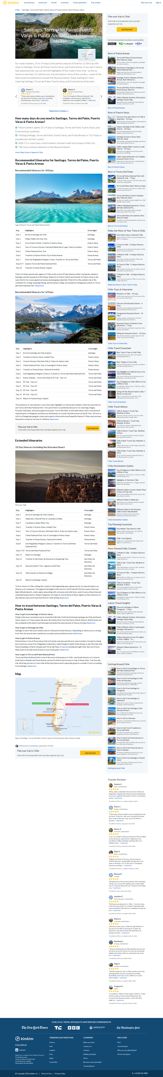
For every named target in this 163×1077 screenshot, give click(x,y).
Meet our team (88, 1042)
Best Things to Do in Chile (127, 362)
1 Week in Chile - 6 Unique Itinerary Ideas (130, 255)
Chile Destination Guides (118, 520)
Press (85, 1058)
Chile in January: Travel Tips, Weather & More (128, 412)
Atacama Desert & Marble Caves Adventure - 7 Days (129, 324)
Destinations (29, 3)
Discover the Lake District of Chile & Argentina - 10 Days (131, 118)
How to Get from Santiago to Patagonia (128, 689)
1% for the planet (123, 1054)
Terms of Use (46, 1074)
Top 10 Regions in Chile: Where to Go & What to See (131, 383)
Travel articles (122, 1046)
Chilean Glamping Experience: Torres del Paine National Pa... (131, 206)
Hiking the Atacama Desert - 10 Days (131, 333)
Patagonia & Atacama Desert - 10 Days (130, 314)
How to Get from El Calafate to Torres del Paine (129, 729)
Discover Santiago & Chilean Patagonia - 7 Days (128, 608)
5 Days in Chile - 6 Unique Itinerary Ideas (130, 245)
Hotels (54, 3)
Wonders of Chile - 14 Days (127, 294)
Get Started (92, 428)
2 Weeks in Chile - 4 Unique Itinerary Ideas (131, 275)
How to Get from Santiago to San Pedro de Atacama (130, 679)
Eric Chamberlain (32, 746)
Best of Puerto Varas (116, 167)
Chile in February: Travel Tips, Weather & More (128, 422)
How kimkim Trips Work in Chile (129, 529)
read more (50, 100)
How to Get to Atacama (126, 718)
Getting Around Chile (116, 768)
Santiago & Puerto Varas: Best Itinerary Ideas (128, 138)
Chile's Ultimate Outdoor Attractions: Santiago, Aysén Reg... (131, 98)
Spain (51, 1058)
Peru (51, 1054)
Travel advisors (89, 1066)
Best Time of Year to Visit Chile (129, 352)
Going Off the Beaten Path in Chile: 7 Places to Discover (131, 393)
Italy (51, 1046)
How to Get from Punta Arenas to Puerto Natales (130, 749)
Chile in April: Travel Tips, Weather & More (131, 442)
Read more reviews (58, 111)
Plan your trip (146, 3)
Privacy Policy (60, 1074)
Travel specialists (80, 3)
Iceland (52, 1050)
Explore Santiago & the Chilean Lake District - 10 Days (131, 128)
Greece (52, 1042)
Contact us (87, 1046)
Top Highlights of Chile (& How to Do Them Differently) (131, 373)
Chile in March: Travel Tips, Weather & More (131, 432)
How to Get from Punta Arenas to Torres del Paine (130, 739)
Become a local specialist (92, 1062)
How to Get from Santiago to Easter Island (131, 759)
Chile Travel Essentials (117, 402)
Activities (65, 3)
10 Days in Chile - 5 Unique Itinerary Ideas (131, 265)
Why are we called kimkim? (127, 1050)
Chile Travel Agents (124, 538)
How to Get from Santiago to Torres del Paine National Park (131, 669)
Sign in (158, 3)
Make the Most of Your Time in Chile (122, 285)
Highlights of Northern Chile (127, 480)
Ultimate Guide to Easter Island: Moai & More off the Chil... (131, 491)
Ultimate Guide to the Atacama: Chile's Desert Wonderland (129, 510)
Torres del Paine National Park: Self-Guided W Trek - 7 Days (131, 177)
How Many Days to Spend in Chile (29, 152)
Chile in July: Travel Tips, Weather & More (130, 564)
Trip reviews (96, 3)
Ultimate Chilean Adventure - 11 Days (129, 648)
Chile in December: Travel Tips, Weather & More (128, 584)
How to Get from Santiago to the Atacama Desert (129, 709)
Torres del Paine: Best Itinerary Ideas (131, 186)
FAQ (119, 1042)
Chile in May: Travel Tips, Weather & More (131, 452)
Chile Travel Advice (115, 461)
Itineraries (43, 3)
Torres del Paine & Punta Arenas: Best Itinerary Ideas (129, 59)
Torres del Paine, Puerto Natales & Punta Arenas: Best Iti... (130, 88)
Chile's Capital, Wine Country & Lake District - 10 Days (131, 148)
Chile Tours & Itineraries (117, 343)
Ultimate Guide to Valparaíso (128, 500)
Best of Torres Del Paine (118, 226)
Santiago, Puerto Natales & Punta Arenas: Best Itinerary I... (130, 79)
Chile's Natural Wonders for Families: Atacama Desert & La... (131, 158)
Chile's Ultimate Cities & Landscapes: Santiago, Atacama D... (131, 628)
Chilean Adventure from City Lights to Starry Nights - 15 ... (130, 638)
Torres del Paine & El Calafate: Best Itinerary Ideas (130, 216)
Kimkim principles (89, 1054)
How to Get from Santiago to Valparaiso (128, 699)
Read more (39, 285)
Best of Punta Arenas (116, 108)
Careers (86, 1050)
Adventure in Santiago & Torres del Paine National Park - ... (130, 69)
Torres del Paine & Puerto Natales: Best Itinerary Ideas (130, 196)
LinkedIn (22, 1050)
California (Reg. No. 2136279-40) (25, 1059)
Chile (17, 10)
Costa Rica (53, 1062)
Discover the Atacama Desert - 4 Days (129, 304)
